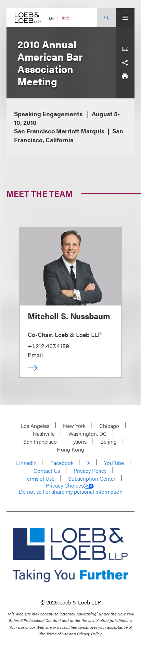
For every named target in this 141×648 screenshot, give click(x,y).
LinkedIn (26, 463)
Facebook (62, 463)
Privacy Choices (65, 485)
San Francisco (40, 441)
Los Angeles (35, 426)
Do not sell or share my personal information (71, 492)
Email (35, 354)
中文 (65, 18)
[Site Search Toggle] (106, 17)
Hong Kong (70, 449)
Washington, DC (87, 433)
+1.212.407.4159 (48, 345)
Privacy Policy (90, 471)
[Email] (124, 49)
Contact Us (47, 471)
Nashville (44, 433)
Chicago (109, 426)
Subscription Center (91, 478)
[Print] (124, 76)
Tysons (78, 441)
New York (74, 426)
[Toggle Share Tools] (124, 63)
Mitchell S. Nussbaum (69, 316)
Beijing (108, 441)
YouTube (114, 463)
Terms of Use (39, 478)
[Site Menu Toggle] (125, 17)
